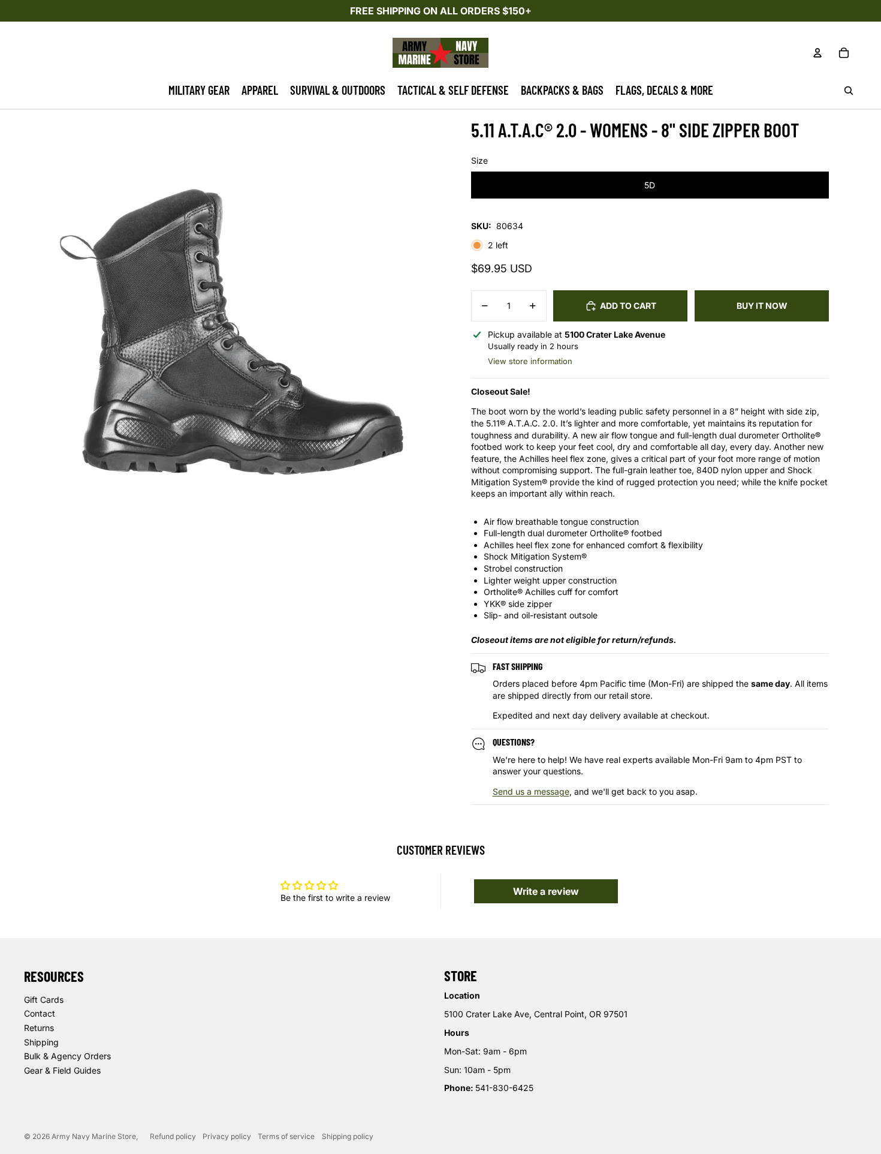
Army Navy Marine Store (94, 1136)
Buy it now (762, 305)
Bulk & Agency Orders (67, 1056)
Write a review (546, 891)
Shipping (41, 1042)
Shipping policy (347, 1136)
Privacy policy (227, 1136)
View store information (530, 361)
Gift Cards (44, 999)
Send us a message (531, 791)
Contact (39, 1013)
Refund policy (173, 1136)
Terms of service (286, 1136)
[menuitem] (199, 90)
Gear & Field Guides (62, 1070)
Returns (39, 1028)
